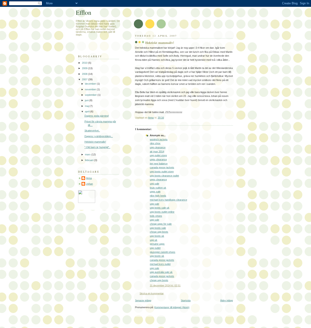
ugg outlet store (158, 155)
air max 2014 (157, 151)
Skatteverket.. (92, 130)
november (91, 89)
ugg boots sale (158, 228)
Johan (89, 183)
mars (88, 154)
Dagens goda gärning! (96, 115)
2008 (85, 74)
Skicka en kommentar (152, 293)
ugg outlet (155, 248)
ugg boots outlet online (162, 211)
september (91, 94)
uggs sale (155, 191)
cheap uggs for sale (161, 223)
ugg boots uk (157, 236)
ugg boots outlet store (162, 171)
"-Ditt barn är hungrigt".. (97, 147)
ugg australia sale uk (161, 272)
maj (87, 106)
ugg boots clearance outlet (164, 175)
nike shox (155, 143)
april (87, 111)
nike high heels (158, 195)
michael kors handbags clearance (168, 199)
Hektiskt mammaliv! (95, 141)
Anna (89, 178)
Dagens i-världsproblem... (98, 136)
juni (87, 100)
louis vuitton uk (158, 187)
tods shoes (156, 215)
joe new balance (159, 163)
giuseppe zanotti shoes (162, 252)
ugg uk (153, 240)
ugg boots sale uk (159, 207)
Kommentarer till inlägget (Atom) (171, 307)
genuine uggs (157, 243)
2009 (85, 68)
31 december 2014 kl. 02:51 (165, 285)
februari (89, 160)
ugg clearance (158, 147)
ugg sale (154, 183)
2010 (85, 62)
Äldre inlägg (226, 300)
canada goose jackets (162, 167)
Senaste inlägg (143, 300)
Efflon (83, 12)
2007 (85, 79)
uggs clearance (158, 159)
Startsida (186, 300)
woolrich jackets (159, 139)
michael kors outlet (160, 264)
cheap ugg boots (159, 231)
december (91, 83)
